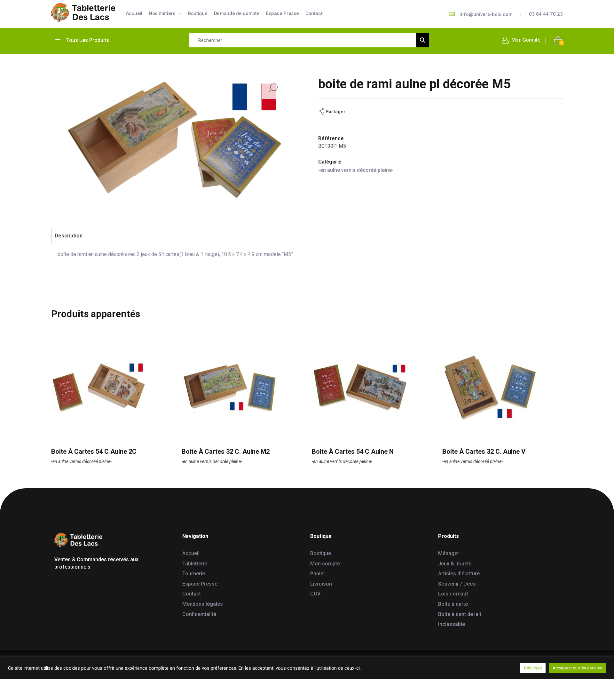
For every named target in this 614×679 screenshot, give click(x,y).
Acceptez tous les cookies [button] (577, 668)
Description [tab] (69, 236)
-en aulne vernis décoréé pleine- (356, 170)
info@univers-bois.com (486, 14)
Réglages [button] (533, 668)
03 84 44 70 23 (546, 14)
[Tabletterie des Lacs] (83, 12)
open (273, 87)
